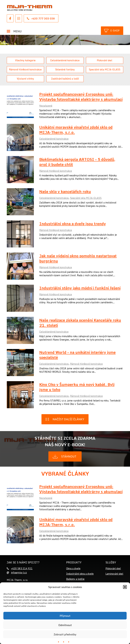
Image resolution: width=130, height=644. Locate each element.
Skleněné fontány (65, 69)
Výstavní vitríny (25, 79)
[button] (125, 587)
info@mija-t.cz (19, 572)
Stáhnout (68, 456)
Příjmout (65, 616)
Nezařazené (45, 106)
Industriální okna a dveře (80, 574)
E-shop (115, 30)
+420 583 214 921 (21, 568)
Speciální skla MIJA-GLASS (104, 69)
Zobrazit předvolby (65, 634)
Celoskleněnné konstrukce (65, 60)
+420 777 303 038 (43, 18)
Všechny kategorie (25, 60)
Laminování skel (114, 574)
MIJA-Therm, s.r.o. (29, 7)
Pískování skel (104, 60)
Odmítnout (65, 625)
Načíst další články (68, 419)
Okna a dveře (73, 568)
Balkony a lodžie (75, 579)
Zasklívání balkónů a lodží (65, 79)
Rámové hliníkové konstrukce (25, 69)
